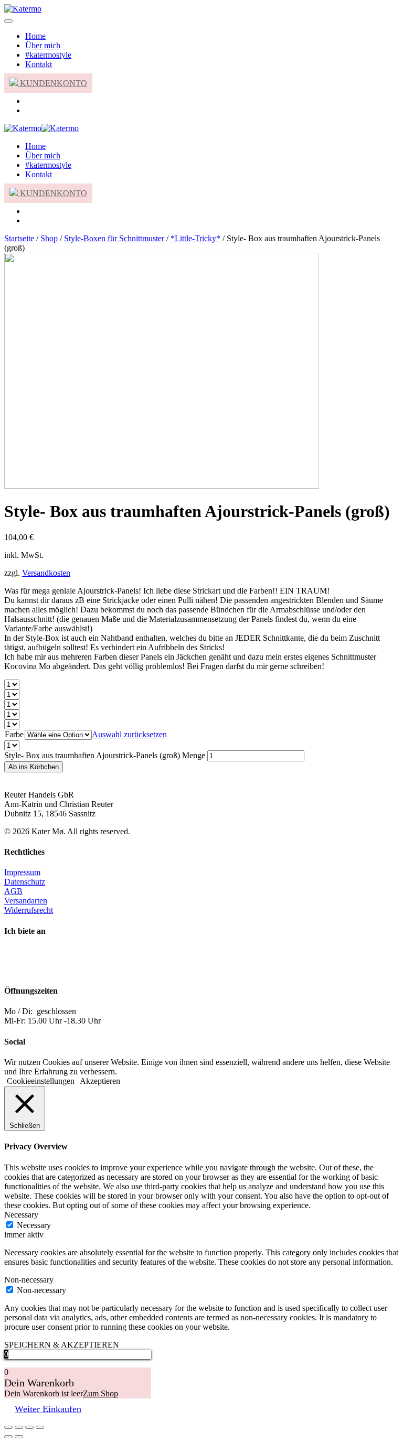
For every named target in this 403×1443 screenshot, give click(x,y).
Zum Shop (100, 1393)
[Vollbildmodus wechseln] (29, 1427)
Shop (49, 238)
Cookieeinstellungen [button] (41, 1080)
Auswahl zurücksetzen (129, 734)
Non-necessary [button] (29, 1279)
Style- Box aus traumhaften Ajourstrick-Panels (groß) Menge (104, 755)
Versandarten (25, 900)
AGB (13, 891)
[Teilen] (19, 1427)
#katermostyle (48, 54)
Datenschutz (24, 881)
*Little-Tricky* (195, 238)
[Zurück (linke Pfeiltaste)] (8, 1436)
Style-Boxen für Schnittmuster (114, 238)
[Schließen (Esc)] (8, 1427)
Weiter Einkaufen (48, 1409)
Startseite (19, 238)
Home (35, 35)
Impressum (22, 872)
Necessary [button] (21, 1214)
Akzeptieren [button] (100, 1080)
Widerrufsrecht (28, 910)
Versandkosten (46, 572)
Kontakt (38, 64)
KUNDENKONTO (52, 83)
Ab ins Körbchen (33, 767)
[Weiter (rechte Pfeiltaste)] (19, 1436)
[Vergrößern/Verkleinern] (40, 1427)
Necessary (34, 1225)
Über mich (42, 45)
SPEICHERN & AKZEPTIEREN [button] (61, 1344)
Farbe (14, 734)
